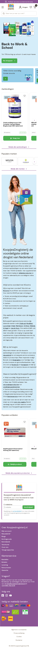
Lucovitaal (6, 326)
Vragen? (6, 576)
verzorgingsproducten (11, 385)
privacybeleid (17, 511)
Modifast (29, 323)
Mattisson (19, 326)
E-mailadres (8, 504)
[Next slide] (34, 120)
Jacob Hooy (15, 328)
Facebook (15, 365)
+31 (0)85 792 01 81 (8, 586)
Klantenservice (9, 555)
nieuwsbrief (7, 355)
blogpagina (16, 360)
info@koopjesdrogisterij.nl (16, 584)
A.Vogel (5, 328)
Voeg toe (16, 138)
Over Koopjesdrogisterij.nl (14, 527)
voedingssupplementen (11, 387)
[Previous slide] (4, 120)
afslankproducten (25, 273)
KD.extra (6, 291)
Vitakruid (22, 323)
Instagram (24, 365)
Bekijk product (16, 464)
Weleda (32, 326)
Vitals (13, 326)
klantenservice (12, 396)
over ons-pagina (20, 402)
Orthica (26, 326)
